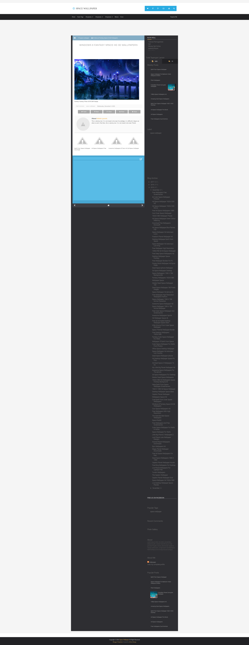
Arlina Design (132, 642)
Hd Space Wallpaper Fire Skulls (159, 109)
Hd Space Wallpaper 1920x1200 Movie (163, 207)
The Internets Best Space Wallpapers (160, 417)
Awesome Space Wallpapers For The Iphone (163, 371)
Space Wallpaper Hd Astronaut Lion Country (162, 352)
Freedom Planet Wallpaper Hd (162, 236)
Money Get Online (154, 44)
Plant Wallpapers (155, 80)
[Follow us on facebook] (153, 8)
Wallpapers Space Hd (159, 397)
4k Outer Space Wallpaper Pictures (161, 198)
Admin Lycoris (101, 118)
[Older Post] (142, 205)
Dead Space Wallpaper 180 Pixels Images (163, 288)
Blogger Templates (118, 642)
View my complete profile (156, 564)
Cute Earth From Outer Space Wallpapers (162, 400)
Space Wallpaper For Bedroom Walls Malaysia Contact (161, 74)
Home (73, 17)
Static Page (80, 17)
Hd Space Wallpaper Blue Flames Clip (163, 228)
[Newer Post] (74, 205)
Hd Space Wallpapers (157, 114)
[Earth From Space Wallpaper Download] (82, 141)
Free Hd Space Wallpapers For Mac (162, 454)
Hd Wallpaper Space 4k (160, 318)
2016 (153, 185)
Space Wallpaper (86, 8)
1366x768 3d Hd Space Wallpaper (164, 251)
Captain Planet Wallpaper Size (162, 478)
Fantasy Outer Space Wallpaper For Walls (163, 338)
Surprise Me (173, 17)
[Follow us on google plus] (158, 8)
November (156, 488)
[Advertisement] (124, 27)
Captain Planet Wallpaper (161, 394)
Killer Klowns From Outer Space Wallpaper (163, 326)
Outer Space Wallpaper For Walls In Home (163, 428)
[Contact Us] (163, 8)
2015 (153, 187)
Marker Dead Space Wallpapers (163, 377)
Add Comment (80, 106)
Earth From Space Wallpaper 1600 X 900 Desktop (162, 104)
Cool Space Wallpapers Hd (161, 409)
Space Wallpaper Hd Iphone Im (162, 292)
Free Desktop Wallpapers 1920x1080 (160, 333)
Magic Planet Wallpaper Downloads (160, 450)
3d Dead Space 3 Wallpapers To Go (163, 364)
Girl (149, 42)
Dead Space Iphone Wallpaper (162, 268)
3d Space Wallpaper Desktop (162, 270)
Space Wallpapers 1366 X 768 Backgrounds (162, 274)
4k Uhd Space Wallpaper (132, 148)
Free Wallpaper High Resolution (163, 248)
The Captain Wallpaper (160, 475)
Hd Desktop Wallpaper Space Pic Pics (163, 359)
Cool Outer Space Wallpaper (161, 213)
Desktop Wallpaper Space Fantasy (161, 257)
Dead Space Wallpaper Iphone (162, 356)
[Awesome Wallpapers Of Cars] (116, 141)
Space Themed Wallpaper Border (163, 330)
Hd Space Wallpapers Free (98, 148)
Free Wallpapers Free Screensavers (159, 193)
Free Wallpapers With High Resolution (161, 412)
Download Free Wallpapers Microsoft (161, 224)
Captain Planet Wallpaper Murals (163, 462)
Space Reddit (156, 420)
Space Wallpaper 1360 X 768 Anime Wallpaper (162, 307)
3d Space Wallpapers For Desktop (163, 375)
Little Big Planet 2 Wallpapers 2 (163, 435)
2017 (153, 182)
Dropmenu (89, 17)
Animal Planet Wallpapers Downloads (161, 443)
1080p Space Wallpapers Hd (159, 94)
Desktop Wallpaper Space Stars (163, 392)
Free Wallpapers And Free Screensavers (161, 424)
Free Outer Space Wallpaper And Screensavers (163, 312)
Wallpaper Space (158, 280)
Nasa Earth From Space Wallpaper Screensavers (161, 385)
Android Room (153, 46)
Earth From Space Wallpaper (159, 69)
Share (97, 111)
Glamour (151, 50)
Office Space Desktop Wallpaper (163, 349)
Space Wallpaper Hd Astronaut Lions (162, 233)
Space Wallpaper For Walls (161, 432)
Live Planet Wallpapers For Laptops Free (161, 469)
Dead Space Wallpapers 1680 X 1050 (163, 459)
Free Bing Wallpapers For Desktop (163, 465)
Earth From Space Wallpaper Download (82, 149)
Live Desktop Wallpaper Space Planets (162, 484)
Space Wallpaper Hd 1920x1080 (163, 480)
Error (121, 17)
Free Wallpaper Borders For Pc (162, 261)
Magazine (151, 48)
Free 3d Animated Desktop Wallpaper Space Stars (161, 322)
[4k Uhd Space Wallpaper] (133, 141)
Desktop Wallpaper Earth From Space (162, 240)
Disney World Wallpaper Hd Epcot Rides (163, 264)
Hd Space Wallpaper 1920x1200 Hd (163, 202)
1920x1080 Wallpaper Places (162, 216)
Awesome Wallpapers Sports (162, 315)
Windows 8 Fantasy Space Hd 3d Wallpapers (108, 45)
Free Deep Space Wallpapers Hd (163, 253)
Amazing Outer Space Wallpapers (160, 99)
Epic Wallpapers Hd (159, 446)
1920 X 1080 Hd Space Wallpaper (163, 389)
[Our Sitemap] (169, 8)
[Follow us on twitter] (147, 8)
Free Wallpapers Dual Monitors (159, 119)
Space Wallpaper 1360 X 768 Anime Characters (162, 300)
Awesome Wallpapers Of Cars (116, 148)
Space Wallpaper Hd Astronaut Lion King (162, 245)
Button (116, 17)
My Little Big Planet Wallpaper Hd (163, 367)
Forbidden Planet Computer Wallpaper (158, 85)
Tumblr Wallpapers (158, 472)
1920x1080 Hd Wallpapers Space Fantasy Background (163, 381)
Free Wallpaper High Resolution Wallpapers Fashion (163, 296)
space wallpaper (90, 106)
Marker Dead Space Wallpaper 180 (162, 284)
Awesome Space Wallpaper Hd (162, 304)
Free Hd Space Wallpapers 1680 (163, 210)
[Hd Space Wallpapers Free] (99, 141)
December (156, 190)
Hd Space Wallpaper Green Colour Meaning (163, 219)
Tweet (84, 111)
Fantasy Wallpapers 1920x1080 (163, 278)
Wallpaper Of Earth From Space (163, 341)
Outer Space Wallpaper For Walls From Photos (163, 345)
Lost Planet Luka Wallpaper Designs (161, 438)
